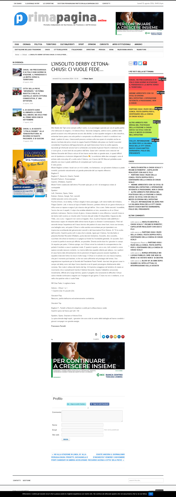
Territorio (51, 44)
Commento (56, 412)
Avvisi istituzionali (121, 44)
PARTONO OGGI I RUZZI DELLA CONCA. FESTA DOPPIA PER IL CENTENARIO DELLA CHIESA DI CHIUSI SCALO (142, 113)
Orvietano (90, 49)
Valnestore (141, 49)
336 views (157, 122)
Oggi (17, 44)
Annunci (138, 44)
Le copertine (48, 3)
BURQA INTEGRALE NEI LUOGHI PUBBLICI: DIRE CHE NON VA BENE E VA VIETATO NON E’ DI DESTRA (147, 255)
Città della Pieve (60, 49)
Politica (38, 44)
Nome (54, 425)
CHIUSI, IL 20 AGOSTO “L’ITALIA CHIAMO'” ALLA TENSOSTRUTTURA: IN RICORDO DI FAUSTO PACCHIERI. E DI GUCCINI (33, 133)
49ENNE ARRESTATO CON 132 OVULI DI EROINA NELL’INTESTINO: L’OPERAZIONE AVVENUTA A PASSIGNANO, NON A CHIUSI (142, 98)
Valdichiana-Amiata (125, 49)
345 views (158, 108)
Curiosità (104, 44)
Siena (111, 49)
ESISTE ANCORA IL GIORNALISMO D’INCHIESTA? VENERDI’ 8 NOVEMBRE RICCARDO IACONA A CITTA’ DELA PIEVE (106, 457)
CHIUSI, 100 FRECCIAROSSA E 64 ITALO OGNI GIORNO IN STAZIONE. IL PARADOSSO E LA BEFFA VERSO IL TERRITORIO (35, 74)
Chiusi (47, 49)
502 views (162, 79)
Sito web (55, 435)
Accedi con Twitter (76, 404)
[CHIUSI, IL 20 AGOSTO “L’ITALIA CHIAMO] (17, 131)
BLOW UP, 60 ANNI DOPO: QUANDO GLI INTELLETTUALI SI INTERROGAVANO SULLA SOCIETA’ (147, 263)
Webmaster (159, 491)
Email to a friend (116, 335)
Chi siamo (18, 3)
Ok (151, 494)
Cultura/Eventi (67, 44)
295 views (155, 140)
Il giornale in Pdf (32, 3)
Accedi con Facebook (99, 404)
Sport (81, 44)
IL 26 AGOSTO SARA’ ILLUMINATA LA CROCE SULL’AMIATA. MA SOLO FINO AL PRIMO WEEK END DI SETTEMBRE (35, 115)
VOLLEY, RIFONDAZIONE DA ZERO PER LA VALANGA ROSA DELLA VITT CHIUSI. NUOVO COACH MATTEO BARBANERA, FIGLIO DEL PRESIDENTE (140, 147)
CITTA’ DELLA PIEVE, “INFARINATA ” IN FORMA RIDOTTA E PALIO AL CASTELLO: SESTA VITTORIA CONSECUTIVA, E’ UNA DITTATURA (35, 94)
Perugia (102, 49)
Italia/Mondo (76, 49)
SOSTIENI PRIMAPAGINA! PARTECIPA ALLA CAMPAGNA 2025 (78, 3)
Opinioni (92, 44)
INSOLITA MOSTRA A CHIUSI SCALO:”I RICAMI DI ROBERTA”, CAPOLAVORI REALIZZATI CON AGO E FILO (146, 170)
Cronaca (26, 44)
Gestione (26, 480)
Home (17, 55)
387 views (161, 92)
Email (54, 430)
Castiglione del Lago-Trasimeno (28, 49)
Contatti (106, 3)
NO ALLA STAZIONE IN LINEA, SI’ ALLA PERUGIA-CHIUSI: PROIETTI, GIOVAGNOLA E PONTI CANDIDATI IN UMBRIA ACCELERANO (69, 457)
